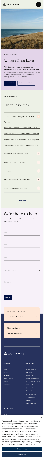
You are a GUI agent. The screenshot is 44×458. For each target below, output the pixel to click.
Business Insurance (31, 375)
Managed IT (29, 391)
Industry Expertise (31, 403)
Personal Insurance (31, 369)
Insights (6, 414)
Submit (8, 297)
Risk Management (31, 394)
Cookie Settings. (29, 444)
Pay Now (7, 122)
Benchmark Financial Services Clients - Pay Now (22, 128)
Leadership (7, 375)
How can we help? (8, 279)
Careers (6, 372)
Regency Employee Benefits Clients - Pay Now (21, 140)
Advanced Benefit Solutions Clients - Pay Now (21, 134)
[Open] (39, 270)
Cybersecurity (29, 388)
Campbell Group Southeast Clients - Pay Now (21, 145)
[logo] (11, 4)
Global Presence (8, 378)
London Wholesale (31, 397)
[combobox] (20, 271)
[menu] (38, 4)
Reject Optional (22, 449)
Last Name (6, 240)
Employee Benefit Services (33, 381)
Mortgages (29, 372)
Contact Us (7, 385)
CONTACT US (9, 83)
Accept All (22, 455)
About (5, 369)
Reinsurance (29, 400)
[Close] (41, 417)
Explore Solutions (26, 83)
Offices (6, 381)
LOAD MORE (22, 200)
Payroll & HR (29, 385)
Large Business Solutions (32, 378)
